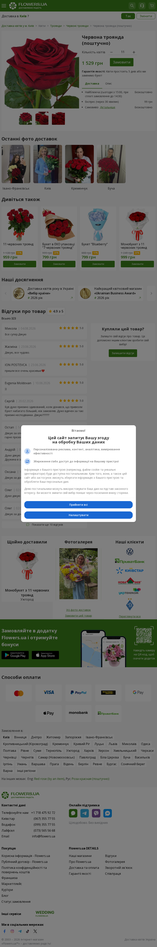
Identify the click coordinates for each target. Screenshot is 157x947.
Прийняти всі (78, 504)
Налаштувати (78, 515)
